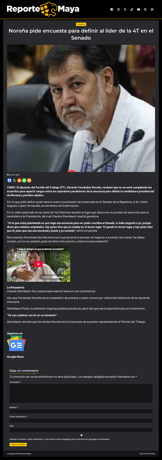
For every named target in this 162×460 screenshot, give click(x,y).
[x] (125, 9)
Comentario (15, 382)
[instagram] (118, 9)
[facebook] (112, 9)
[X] (14, 180)
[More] (29, 180)
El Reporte (81, 24)
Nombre (13, 407)
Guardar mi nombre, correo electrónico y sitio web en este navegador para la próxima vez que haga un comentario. (59, 439)
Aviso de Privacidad (147, 454)
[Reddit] (19, 180)
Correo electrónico (18, 416)
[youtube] (139, 9)
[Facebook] (9, 180)
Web (11, 426)
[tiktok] (132, 9)
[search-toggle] (145, 9)
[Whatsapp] (24, 180)
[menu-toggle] (152, 9)
